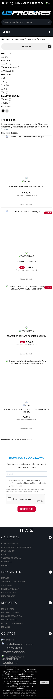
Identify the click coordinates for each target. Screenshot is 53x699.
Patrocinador (8, 592)
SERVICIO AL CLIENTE (15, 656)
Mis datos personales (12, 623)
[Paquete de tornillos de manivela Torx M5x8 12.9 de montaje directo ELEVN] (26, 380)
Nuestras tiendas (10, 589)
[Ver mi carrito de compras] (44, 3)
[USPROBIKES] (26, 12)
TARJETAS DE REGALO (11, 558)
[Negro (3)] (3, 110)
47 (5, 92)
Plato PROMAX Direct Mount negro (26, 186)
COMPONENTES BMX (10, 543)
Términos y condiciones (13, 581)
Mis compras (7, 608)
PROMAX (8, 71)
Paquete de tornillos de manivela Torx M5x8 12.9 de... (26, 410)
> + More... (5, 129)
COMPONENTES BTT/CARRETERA (16, 547)
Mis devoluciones (10, 612)
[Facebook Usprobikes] (3, 3)
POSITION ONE (11, 67)
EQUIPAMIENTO (8, 550)
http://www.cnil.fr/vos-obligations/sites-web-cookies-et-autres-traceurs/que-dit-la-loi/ (20, 692)
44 (6, 85)
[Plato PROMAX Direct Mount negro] (26, 156)
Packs (4, 554)
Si (5, 56)
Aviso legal (7, 585)
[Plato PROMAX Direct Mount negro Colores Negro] (26, 178)
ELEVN (7, 63)
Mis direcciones (9, 619)
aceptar (44, 682)
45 (5, 89)
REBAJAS (5, 565)
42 (5, 78)
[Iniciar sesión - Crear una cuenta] (38, 5)
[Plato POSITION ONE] (26, 230)
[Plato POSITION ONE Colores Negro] (26, 252)
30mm (7, 99)
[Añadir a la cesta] (26, 199)
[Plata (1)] (7, 110)
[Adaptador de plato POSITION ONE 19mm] (26, 305)
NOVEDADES (6, 561)
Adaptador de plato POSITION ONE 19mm (26, 336)
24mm (7, 103)
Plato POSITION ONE (26, 261)
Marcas (5, 578)
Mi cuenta (9, 603)
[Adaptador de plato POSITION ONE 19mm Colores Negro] (26, 327)
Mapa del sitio (8, 596)
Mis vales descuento (11, 616)
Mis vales (5, 627)
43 (5, 81)
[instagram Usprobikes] (6, 3)
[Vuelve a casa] (2, 39)
